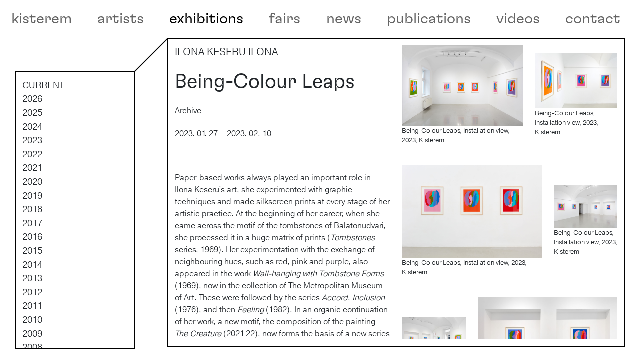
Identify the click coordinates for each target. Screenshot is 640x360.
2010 (32, 319)
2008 (32, 347)
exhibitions (207, 19)
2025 (32, 112)
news (344, 19)
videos (518, 19)
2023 (32, 140)
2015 (32, 250)
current (43, 85)
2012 (32, 292)
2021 (32, 167)
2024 (32, 126)
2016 (32, 236)
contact (593, 19)
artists (121, 19)
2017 (32, 223)
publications (429, 19)
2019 (32, 195)
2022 (32, 154)
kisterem (42, 19)
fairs (284, 19)
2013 (32, 278)
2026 (32, 98)
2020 (32, 181)
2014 (32, 264)
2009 (32, 333)
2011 (32, 305)
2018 (32, 209)
